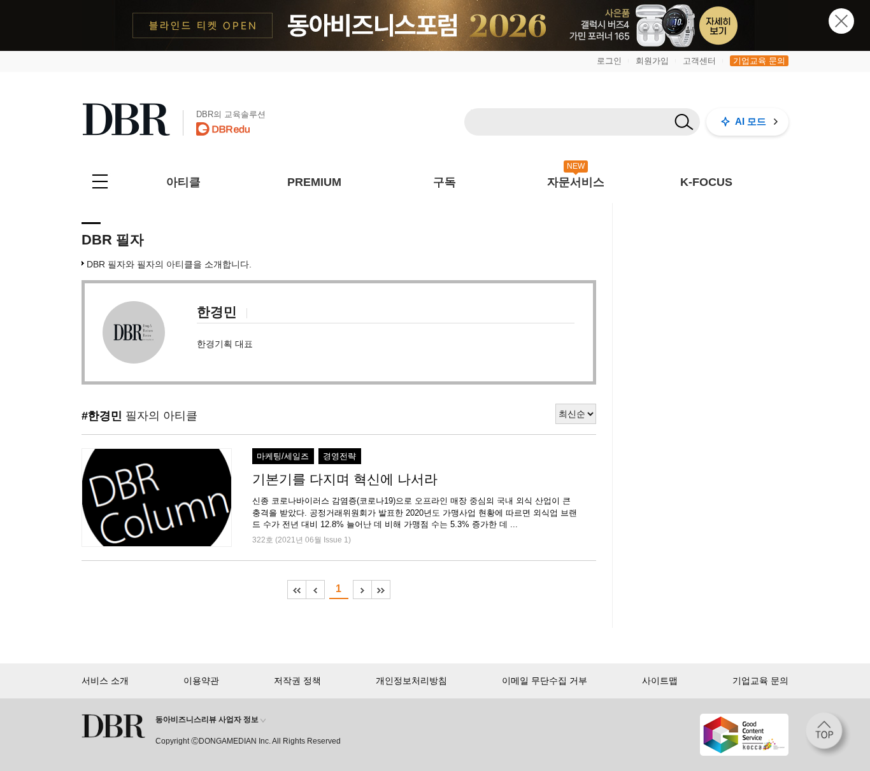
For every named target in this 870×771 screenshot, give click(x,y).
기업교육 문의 (759, 61)
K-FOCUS (706, 182)
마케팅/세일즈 (283, 456)
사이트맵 (660, 681)
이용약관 (201, 681)
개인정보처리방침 (411, 681)
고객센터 (699, 61)
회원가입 (652, 61)
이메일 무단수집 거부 (544, 681)
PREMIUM (314, 182)
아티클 (183, 182)
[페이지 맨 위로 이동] (828, 734)
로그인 (609, 61)
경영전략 (339, 456)
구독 (444, 182)
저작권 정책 (297, 681)
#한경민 (102, 415)
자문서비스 (575, 182)
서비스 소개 (105, 681)
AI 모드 (750, 121)
